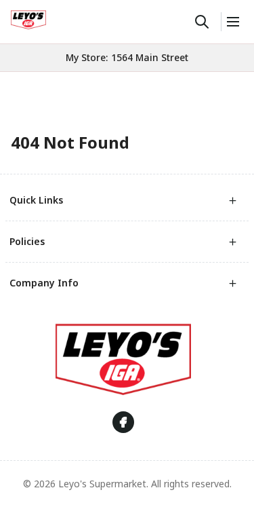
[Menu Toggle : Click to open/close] (232, 21)
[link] (28, 20)
